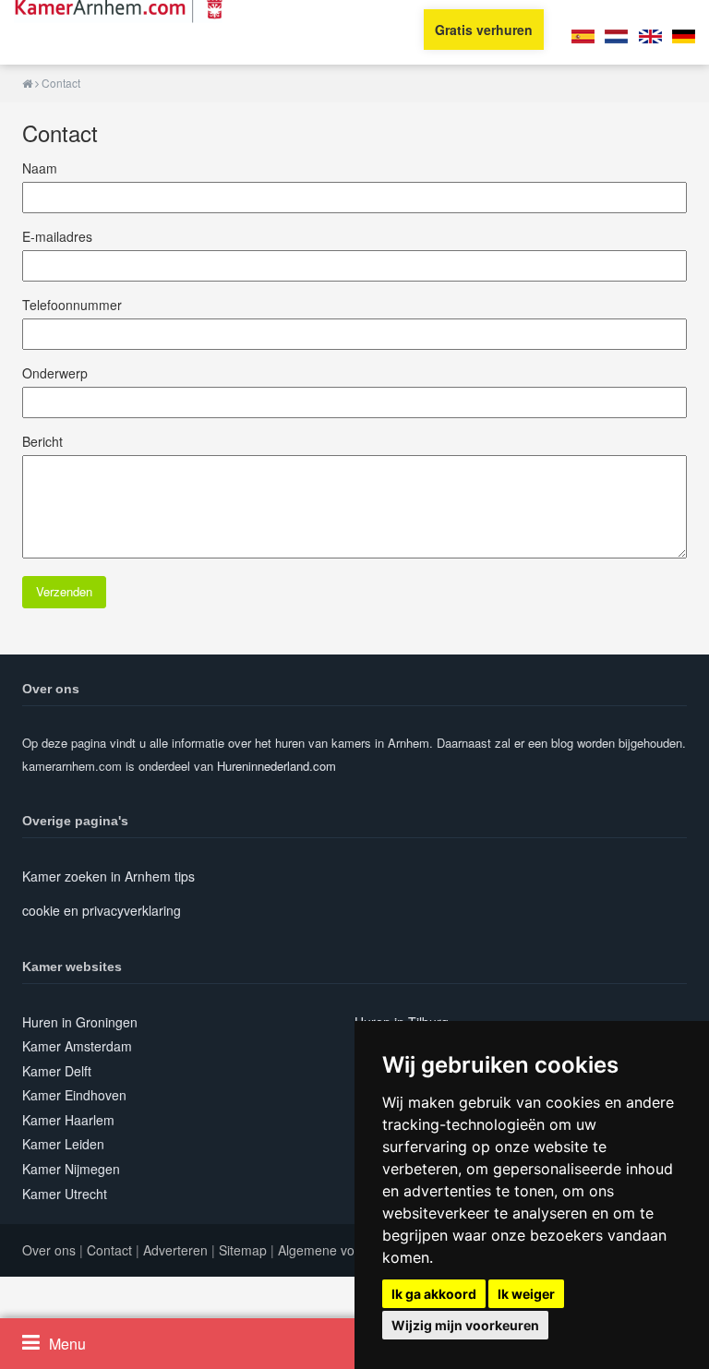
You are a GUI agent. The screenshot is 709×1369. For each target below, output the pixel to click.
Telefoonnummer (72, 304)
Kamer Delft (56, 1071)
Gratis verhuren (484, 29)
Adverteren (175, 1250)
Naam (39, 168)
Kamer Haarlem (68, 1120)
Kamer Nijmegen (71, 1168)
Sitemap (243, 1250)
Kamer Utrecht (64, 1193)
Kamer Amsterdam (77, 1046)
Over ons (49, 1250)
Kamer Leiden (63, 1144)
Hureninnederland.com (276, 766)
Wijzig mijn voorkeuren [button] (465, 1325)
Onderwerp (55, 373)
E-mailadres (57, 236)
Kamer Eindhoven (74, 1095)
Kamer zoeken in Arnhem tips (108, 876)
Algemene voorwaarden (347, 1250)
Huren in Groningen (80, 1022)
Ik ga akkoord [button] (433, 1294)
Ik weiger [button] (526, 1294)
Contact (109, 1250)
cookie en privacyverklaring (101, 910)
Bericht (42, 441)
